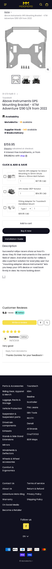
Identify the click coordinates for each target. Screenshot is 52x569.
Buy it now (26, 230)
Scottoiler (32, 402)
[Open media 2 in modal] (26, 47)
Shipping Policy (35, 499)
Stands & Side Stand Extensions (12, 438)
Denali (30, 423)
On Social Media (10, 504)
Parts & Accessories (12, 386)
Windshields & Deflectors (9, 452)
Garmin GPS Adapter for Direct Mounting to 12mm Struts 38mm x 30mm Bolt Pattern (33, 174)
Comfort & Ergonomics (8, 469)
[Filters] (40, 322)
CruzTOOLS (33, 434)
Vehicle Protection (12, 408)
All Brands (32, 428)
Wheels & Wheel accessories (10, 460)
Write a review (19, 322)
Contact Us (8, 483)
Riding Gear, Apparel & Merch (13, 393)
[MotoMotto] (26, 4)
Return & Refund (35, 488)
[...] (3, 277)
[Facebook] (26, 526)
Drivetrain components (9, 424)
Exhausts (7, 430)
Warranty (7, 499)
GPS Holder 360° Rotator (30, 188)
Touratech (32, 386)
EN (24, 536)
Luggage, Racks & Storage (11, 401)
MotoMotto (26, 561)
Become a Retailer (12, 510)
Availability (12, 116)
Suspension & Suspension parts (11, 415)
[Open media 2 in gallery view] (26, 79)
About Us (7, 488)
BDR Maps (32, 439)
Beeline (31, 396)
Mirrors (6, 444)
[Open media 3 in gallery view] (36, 79)
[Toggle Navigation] (5, 4)
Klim (29, 391)
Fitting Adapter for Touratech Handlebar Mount (32, 202)
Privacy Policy (34, 494)
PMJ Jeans (32, 407)
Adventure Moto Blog (13, 494)
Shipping (8, 148)
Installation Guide (14, 239)
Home (7, 12)
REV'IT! (30, 418)
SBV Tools (32, 412)
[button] (41, 4)
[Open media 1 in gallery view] (16, 79)
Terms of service (36, 483)
